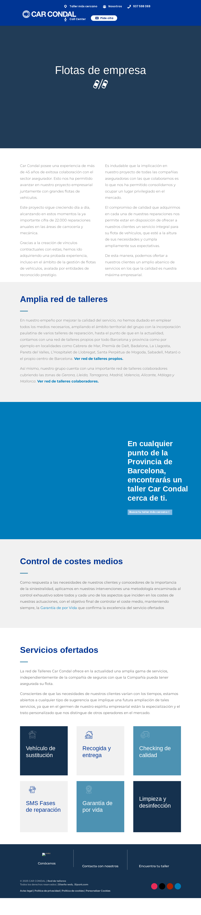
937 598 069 (141, 6)
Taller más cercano (83, 6)
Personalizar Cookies (98, 890)
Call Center (77, 19)
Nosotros (115, 6)
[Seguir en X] (162, 886)
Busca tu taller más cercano (148, 512)
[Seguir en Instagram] (154, 886)
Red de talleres (57, 880)
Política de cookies (73, 890)
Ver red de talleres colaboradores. (68, 381)
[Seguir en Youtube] (170, 886)
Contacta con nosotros (100, 866)
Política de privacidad (47, 890)
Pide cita (106, 18)
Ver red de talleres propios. (98, 359)
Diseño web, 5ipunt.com (73, 884)
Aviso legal (26, 890)
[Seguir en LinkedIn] (178, 886)
